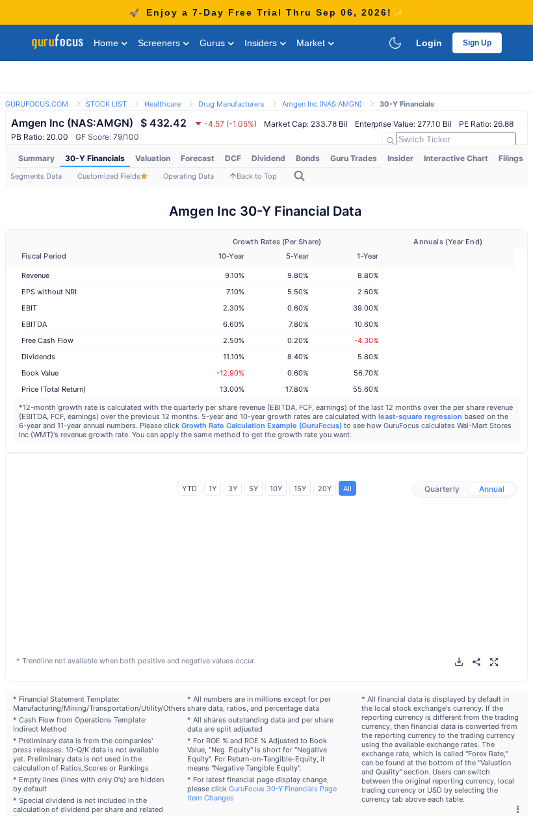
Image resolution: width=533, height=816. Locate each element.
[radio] (442, 489)
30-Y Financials (95, 158)
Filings (511, 158)
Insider (400, 158)
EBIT (29, 307)
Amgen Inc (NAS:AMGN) (322, 103)
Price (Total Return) (53, 389)
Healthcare (162, 103)
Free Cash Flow (47, 340)
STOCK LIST (106, 103)
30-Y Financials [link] (407, 103)
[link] (36, 102)
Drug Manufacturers (231, 103)
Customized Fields (108, 176)
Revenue (35, 275)
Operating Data (188, 176)
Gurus (214, 43)
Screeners (160, 43)
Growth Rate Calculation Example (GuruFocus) (261, 425)
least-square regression (420, 416)
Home (107, 43)
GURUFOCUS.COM (36, 103)
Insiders (262, 43)
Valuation (152, 158)
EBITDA (34, 324)
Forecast (197, 158)
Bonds (308, 158)
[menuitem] (36, 158)
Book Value (39, 372)
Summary (36, 158)
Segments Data (36, 176)
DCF (233, 158)
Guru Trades (353, 158)
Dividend (268, 158)
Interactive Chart (456, 158)
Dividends (38, 356)
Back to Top (257, 176)
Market (312, 43)
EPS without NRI (49, 291)
